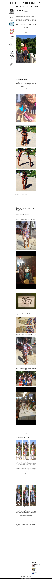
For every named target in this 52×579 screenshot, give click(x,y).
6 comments (25, 542)
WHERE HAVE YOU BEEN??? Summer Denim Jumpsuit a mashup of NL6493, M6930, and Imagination (38, 569)
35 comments (25, 194)
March (11, 66)
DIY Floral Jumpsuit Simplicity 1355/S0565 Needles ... (12, 62)
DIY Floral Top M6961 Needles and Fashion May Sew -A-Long (26, 437)
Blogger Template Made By (26, 578)
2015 (10, 43)
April (10, 65)
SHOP (27, 6)
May (10, 64)
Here (32, 521)
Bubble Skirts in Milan (37, 564)
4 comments (25, 434)
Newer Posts (18, 545)
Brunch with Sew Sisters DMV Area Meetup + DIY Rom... (12, 56)
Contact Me (22, 6)
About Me (16, 6)
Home (11, 6)
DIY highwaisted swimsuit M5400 (21, 79)
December (11, 45)
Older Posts (33, 545)
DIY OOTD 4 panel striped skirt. (21, 10)
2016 (10, 42)
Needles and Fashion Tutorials (36, 6)
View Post (26, 193)
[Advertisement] (26, 73)
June (11, 50)
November (11, 46)
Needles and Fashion (25, 3)
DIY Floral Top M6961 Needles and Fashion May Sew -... (12, 59)
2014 (10, 44)
